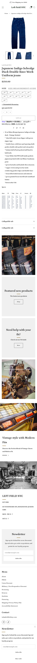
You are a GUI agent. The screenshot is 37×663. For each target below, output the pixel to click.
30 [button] (10, 92)
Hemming (5, 590)
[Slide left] (4, 55)
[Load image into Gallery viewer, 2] (18, 55)
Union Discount (7, 583)
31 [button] (16, 92)
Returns (4, 593)
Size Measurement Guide (22, 88)
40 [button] (28, 96)
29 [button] (4, 92)
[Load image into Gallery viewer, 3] (28, 55)
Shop (18, 301)
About (4, 576)
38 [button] (22, 96)
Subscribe (18, 652)
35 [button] (10, 96)
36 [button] (16, 96)
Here (18, 345)
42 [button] (4, 100)
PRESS (4, 580)
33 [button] (28, 92)
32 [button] (22, 92)
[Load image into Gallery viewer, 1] (9, 55)
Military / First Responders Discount (14, 586)
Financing (5, 599)
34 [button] (4, 96)
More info (18, 658)
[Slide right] (33, 55)
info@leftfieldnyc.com (9, 617)
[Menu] (3, 7)
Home (6, 13)
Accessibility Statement (10, 606)
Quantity (7, 108)
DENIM (4, 455)
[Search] (34, 7)
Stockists (5, 596)
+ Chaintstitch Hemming (10, 104)
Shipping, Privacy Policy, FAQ (11, 603)
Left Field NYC (18, 7)
